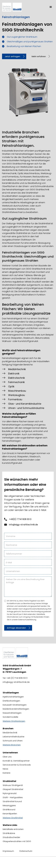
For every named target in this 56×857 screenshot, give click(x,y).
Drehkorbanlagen (11, 700)
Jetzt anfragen (12, 56)
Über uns (7, 756)
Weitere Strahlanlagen (14, 721)
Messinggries (9, 805)
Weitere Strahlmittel (13, 817)
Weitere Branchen (12, 744)
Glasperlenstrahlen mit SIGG (17, 841)
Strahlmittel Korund (12, 801)
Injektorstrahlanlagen (13, 696)
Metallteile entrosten (13, 829)
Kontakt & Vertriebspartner (16, 760)
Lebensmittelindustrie (13, 736)
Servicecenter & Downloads (17, 764)
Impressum (8, 851)
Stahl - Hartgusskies (13, 797)
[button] (50, 7)
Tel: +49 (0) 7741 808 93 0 (15, 678)
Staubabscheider (11, 837)
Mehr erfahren (39, 56)
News (5, 768)
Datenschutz (25, 851)
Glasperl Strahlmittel (13, 789)
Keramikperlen (10, 813)
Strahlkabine (9, 833)
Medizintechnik (10, 732)
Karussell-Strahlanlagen (15, 704)
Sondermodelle (10, 716)
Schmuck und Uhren (13, 740)
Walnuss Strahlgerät (13, 785)
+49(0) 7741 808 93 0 (20, 519)
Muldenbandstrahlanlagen (16, 708)
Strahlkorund (9, 809)
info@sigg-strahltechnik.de (23, 524)
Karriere (6, 772)
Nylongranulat (10, 793)
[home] (14, 7)
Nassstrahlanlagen (12, 712)
